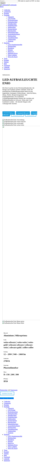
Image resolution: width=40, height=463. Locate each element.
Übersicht (11, 408)
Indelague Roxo (13, 445)
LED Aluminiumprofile (15, 436)
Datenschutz (4, 390)
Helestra (10, 441)
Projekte (6, 405)
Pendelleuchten (12, 417)
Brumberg (11, 440)
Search (3, 3)
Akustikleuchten (13, 429)
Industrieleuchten (13, 424)
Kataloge (10, 433)
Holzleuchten (12, 427)
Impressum (14, 390)
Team (5, 450)
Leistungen (7, 403)
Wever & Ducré (12, 448)
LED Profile (11, 410)
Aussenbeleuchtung (14, 426)
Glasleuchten (12, 431)
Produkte (6, 407)
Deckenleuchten (13, 412)
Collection (7, 401)
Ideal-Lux (11, 443)
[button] (1, 6)
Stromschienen (12, 420)
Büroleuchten (12, 422)
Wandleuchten (12, 415)
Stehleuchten (12, 419)
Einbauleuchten (12, 413)
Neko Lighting (12, 446)
